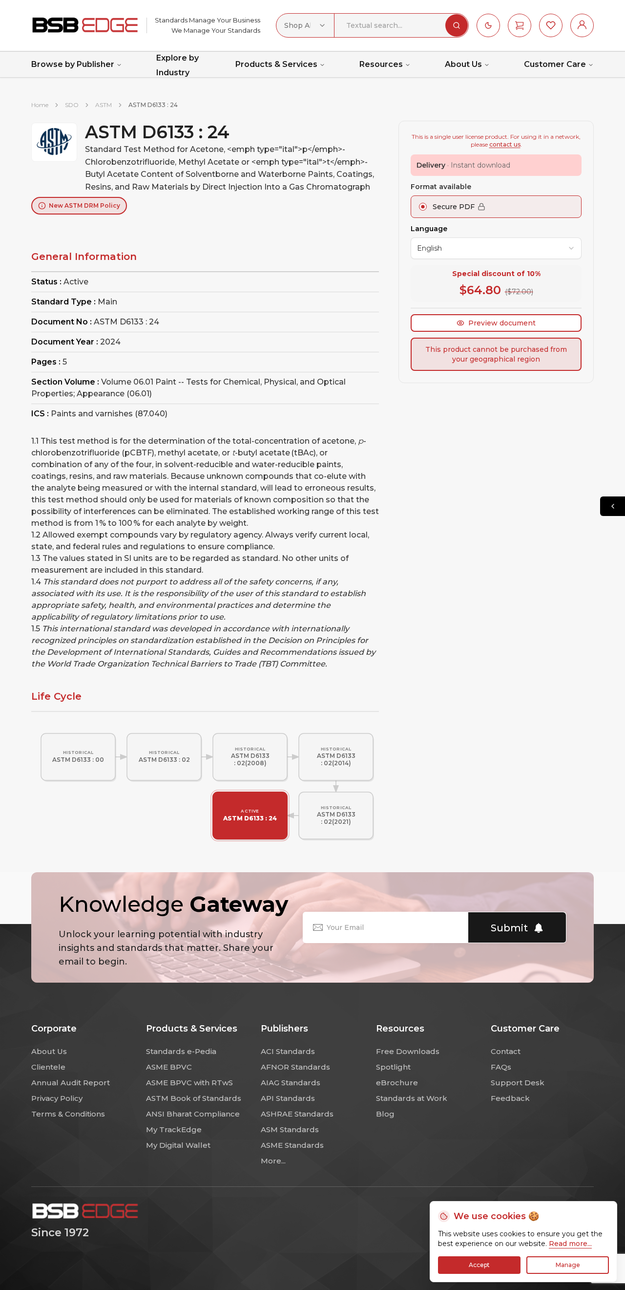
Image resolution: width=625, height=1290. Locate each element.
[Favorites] (550, 25)
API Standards (288, 1098)
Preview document (502, 323)
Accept (479, 1264)
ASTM (103, 104)
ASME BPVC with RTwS (189, 1082)
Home (39, 104)
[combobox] (305, 25)
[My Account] (582, 25)
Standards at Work (411, 1098)
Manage (568, 1264)
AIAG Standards (290, 1082)
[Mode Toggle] (488, 25)
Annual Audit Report (70, 1082)
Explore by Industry (177, 65)
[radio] (423, 207)
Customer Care (555, 64)
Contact (506, 1051)
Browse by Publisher (72, 64)
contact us (505, 144)
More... (273, 1160)
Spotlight (393, 1067)
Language (429, 228)
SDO (72, 104)
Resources (381, 64)
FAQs (501, 1067)
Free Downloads (407, 1051)
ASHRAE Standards (297, 1113)
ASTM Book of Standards (193, 1098)
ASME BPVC (169, 1067)
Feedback (510, 1098)
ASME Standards (292, 1145)
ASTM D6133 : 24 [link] (153, 104)
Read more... (570, 1243)
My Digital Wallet (178, 1145)
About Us (463, 64)
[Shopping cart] (519, 25)
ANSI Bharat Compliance (193, 1113)
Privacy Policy (57, 1098)
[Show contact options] (612, 506)
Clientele (48, 1067)
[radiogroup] (496, 206)
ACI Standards (288, 1051)
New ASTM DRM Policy (84, 205)
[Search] (456, 25)
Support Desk (517, 1082)
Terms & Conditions (68, 1113)
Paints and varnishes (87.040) (109, 413)
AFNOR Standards (295, 1067)
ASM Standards (290, 1129)
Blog (385, 1113)
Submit (509, 928)
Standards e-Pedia (181, 1051)
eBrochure (397, 1082)
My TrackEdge (174, 1129)
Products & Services (276, 64)
